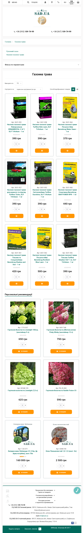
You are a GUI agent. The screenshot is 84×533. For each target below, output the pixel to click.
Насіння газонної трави (15, 55)
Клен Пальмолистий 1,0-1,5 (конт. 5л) (61, 451)
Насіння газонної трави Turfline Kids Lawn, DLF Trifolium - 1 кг (42, 127)
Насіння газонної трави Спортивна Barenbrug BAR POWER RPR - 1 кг (67, 192)
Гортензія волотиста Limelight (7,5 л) (23, 390)
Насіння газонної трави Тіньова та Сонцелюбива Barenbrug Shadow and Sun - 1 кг (16, 260)
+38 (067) (62, 31)
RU (65, 2)
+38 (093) (25, 31)
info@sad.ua (43, 516)
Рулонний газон (12, 51)
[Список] (77, 89)
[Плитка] (73, 89)
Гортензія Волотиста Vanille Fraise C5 (61, 390)
